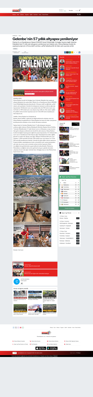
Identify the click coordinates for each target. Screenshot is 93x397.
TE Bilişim (78, 352)
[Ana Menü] (80, 14)
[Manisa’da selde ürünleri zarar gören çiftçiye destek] (20, 308)
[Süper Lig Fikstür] (78, 212)
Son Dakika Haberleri (52, 344)
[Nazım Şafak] (62, 79)
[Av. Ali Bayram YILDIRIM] (62, 116)
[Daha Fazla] (72, 52)
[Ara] (78, 14)
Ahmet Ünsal (69, 96)
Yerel (20, 35)
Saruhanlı (35, 14)
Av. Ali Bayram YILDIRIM (71, 115)
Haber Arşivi (68, 344)
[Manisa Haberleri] (17, 10)
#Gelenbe (15, 48)
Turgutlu (27, 14)
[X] (16, 328)
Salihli (31, 14)
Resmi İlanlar (45, 14)
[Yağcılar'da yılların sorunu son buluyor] (49, 308)
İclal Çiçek (23, 280)
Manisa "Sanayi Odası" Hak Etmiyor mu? (72, 75)
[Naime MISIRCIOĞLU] (62, 86)
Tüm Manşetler (34, 344)
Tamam (55, 356)
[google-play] (52, 348)
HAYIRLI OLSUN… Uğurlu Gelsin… (72, 87)
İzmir (18, 14)
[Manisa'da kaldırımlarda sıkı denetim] (20, 294)
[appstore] (41, 348)
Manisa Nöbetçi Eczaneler (19, 341)
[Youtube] (21, 328)
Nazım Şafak (69, 78)
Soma (40, 14)
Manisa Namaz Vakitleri (53, 341)
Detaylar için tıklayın (69, 208)
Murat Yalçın (69, 60)
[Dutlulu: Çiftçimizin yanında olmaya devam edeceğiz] (35, 308)
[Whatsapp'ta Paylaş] (70, 52)
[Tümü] (78, 57)
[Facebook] (14, 328)
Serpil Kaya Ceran (70, 90)
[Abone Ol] (79, 52)
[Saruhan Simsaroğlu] (62, 73)
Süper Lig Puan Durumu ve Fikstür (21, 344)
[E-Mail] (22, 284)
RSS (15, 352)
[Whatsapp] (23, 328)
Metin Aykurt (69, 102)
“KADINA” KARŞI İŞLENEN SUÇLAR (72, 117)
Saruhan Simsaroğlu (71, 72)
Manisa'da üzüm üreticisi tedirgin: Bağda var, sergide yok (49, 300)
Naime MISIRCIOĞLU (70, 84)
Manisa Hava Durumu (36, 341)
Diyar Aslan (69, 109)
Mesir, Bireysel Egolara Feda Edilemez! (72, 99)
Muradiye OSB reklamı (33, 299)
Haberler (15, 35)
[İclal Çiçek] (17, 281)
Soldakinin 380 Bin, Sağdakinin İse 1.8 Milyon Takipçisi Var (72, 111)
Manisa (14, 14)
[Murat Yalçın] (62, 61)
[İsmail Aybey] (62, 67)
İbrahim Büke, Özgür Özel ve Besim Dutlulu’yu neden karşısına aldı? (72, 62)
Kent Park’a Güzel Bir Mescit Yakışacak (72, 68)
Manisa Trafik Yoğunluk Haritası (72, 341)
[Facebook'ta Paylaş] (65, 52)
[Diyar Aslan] (62, 110)
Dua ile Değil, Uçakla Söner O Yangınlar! (72, 105)
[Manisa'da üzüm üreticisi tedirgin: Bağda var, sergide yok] (49, 294)
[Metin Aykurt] (62, 104)
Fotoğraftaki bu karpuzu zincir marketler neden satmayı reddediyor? (71, 81)
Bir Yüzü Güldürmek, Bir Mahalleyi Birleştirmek (71, 93)
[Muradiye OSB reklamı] (35, 294)
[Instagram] (18, 328)
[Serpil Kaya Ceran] (62, 92)
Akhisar (22, 14)
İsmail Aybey (69, 66)
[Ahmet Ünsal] (62, 98)
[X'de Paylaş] (67, 52)
